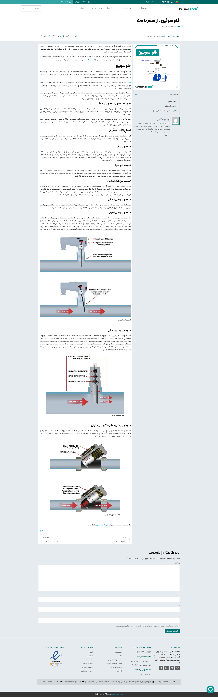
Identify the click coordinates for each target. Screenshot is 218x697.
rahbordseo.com (117, 694)
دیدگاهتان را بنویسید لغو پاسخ (164, 110)
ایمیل (177, 606)
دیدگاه (177, 563)
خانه (178, 36)
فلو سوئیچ (171, 101)
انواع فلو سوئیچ (170, 106)
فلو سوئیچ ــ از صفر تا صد (158, 20)
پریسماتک (89, 60)
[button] (136, 94)
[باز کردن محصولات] (136, 8)
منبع (41, 530)
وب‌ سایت (176, 616)
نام (178, 595)
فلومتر (164, 26)
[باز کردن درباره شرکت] (89, 8)
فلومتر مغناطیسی (102, 525)
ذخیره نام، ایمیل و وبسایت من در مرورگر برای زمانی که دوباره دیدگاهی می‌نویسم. (147, 626)
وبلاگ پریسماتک (171, 36)
